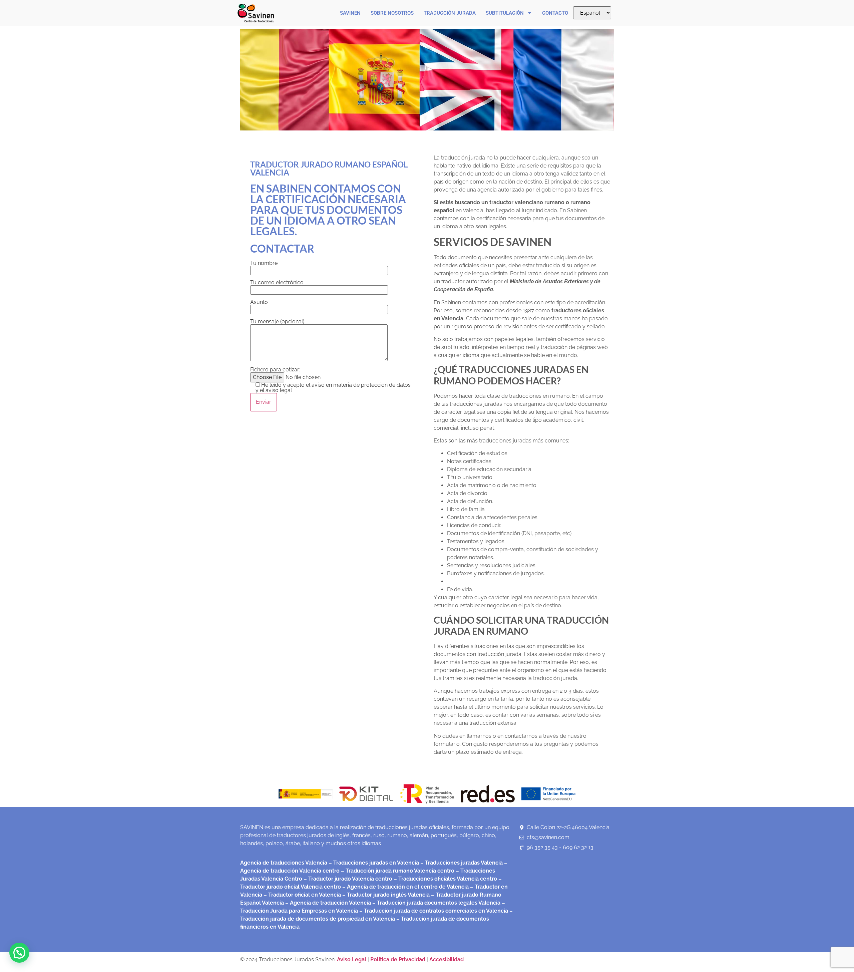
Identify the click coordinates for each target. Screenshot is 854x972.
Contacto (555, 13)
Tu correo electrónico (277, 283)
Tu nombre (264, 263)
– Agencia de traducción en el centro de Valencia (405, 887)
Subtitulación (505, 13)
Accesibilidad (446, 959)
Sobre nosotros (392, 13)
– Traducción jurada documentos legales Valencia (435, 903)
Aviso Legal (352, 959)
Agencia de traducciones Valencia (283, 863)
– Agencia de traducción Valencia (327, 903)
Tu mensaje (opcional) (277, 322)
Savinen (350, 13)
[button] (19, 953)
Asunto (259, 302)
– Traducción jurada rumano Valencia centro (397, 871)
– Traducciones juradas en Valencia (373, 863)
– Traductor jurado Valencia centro (347, 879)
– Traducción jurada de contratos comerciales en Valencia (433, 911)
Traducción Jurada (450, 13)
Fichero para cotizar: (330, 380)
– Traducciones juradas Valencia (461, 863)
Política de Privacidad (397, 959)
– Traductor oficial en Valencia (302, 895)
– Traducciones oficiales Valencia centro (444, 879)
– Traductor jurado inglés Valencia (386, 895)
